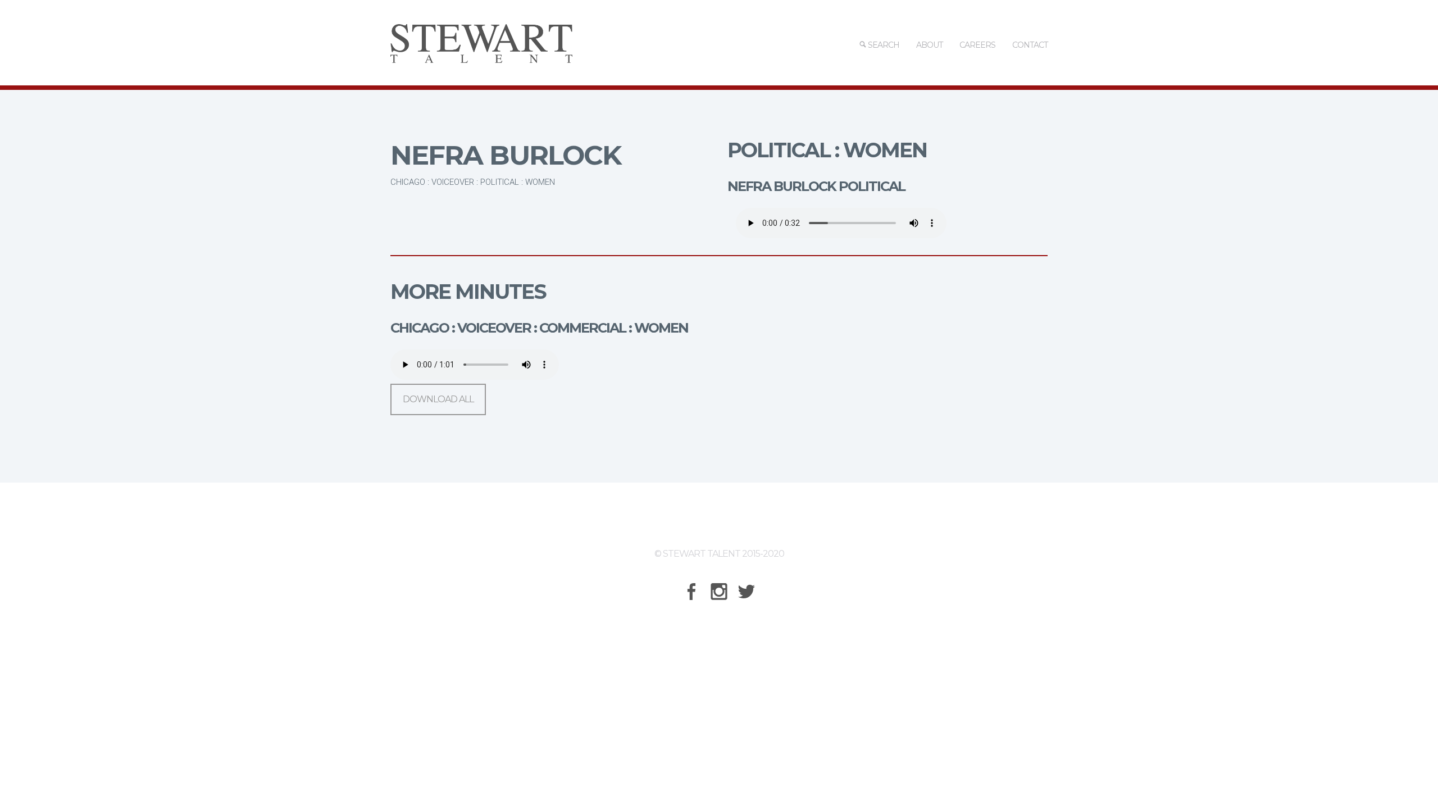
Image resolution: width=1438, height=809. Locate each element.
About (929, 45)
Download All (438, 399)
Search (882, 45)
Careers (977, 45)
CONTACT (1030, 45)
